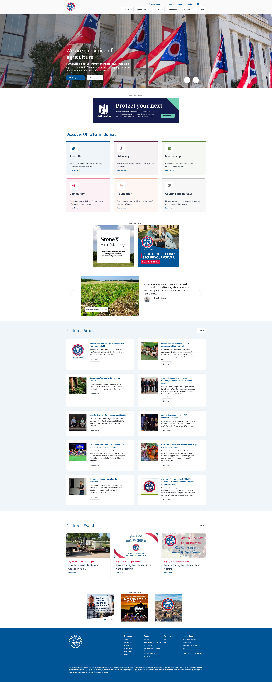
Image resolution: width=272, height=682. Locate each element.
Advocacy (156, 9)
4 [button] (74, 44)
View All (201, 330)
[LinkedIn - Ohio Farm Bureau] (191, 653)
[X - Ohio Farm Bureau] (188, 653)
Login (189, 4)
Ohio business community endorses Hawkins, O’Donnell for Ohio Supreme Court (176, 380)
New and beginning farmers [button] (96, 309)
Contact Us (147, 639)
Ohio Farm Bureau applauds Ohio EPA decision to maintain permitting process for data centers (177, 481)
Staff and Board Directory (152, 642)
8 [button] (82, 44)
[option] (136, 51)
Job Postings (148, 645)
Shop (202, 9)
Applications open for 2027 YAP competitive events (174, 416)
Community (172, 9)
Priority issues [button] (95, 78)
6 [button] (78, 44)
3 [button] (72, 44)
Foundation (188, 9)
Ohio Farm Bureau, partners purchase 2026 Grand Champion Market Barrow (107, 445)
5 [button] (76, 44)
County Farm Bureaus (151, 657)
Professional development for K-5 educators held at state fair (175, 344)
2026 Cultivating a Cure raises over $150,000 (108, 415)
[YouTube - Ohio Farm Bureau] (198, 653)
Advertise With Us (150, 654)
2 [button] (69, 44)
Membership (141, 9)
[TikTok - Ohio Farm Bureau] (201, 653)
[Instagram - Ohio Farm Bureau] (195, 653)
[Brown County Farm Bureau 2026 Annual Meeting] (136, 545)
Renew (179, 4)
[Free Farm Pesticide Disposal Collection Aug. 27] (88, 545)
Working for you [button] (75, 78)
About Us (126, 9)
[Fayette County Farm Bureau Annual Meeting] (184, 545)
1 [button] (67, 44)
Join (170, 4)
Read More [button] (95, 359)
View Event (72, 572)
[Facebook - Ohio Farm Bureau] (185, 653)
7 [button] (80, 44)
